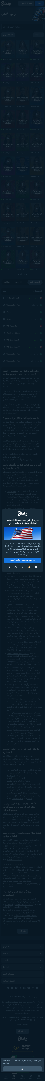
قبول (22, 1068)
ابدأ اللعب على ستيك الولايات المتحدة (22, 560)
